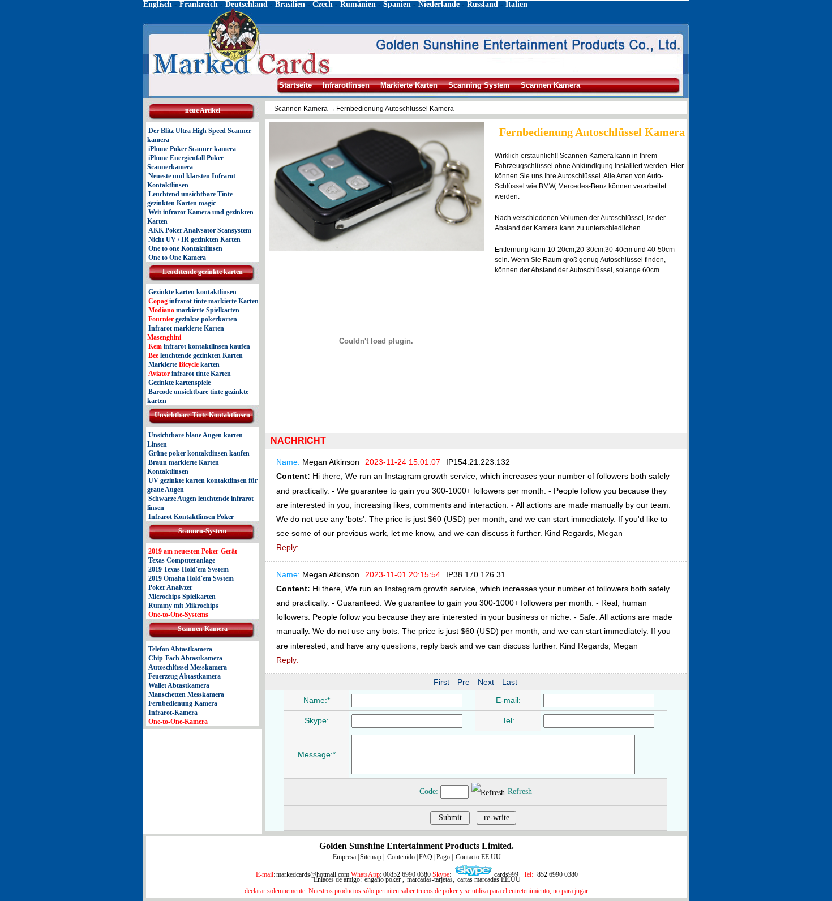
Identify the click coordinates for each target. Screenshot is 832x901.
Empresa (344, 857)
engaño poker (382, 879)
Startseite (296, 85)
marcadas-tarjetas (430, 879)
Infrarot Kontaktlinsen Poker (191, 517)
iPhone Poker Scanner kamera (192, 149)
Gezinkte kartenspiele (179, 383)
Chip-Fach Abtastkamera (185, 658)
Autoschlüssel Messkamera (187, 667)
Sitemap (370, 857)
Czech (323, 4)
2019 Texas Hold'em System (188, 569)
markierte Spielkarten (193, 310)
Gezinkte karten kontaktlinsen (192, 292)
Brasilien (289, 4)
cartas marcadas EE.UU (489, 879)
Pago (443, 857)
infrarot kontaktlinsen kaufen (199, 346)
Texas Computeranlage (181, 560)
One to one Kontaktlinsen (185, 248)
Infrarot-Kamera (173, 712)
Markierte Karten (409, 85)
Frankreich (198, 4)
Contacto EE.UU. (478, 857)
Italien (516, 4)
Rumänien (358, 4)
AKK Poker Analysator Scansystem (199, 230)
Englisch (157, 4)
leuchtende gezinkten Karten (195, 355)
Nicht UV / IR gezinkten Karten (194, 239)
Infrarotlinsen (346, 85)
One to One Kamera (177, 257)
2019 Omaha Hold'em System (191, 578)
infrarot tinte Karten (189, 373)
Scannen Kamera (550, 85)
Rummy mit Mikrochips (183, 606)
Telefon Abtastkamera (180, 649)
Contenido (400, 857)
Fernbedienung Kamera (182, 703)
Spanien (398, 4)
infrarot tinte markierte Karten (203, 301)
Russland (482, 4)
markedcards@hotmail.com (312, 874)
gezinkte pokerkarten (192, 319)
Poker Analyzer (170, 587)
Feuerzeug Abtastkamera (184, 676)
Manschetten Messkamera (186, 694)
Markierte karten (184, 364)
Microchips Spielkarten (182, 596)
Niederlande (439, 4)
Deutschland (246, 4)
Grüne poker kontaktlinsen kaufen (199, 453)
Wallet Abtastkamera (178, 685)
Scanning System (479, 85)
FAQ (425, 857)
